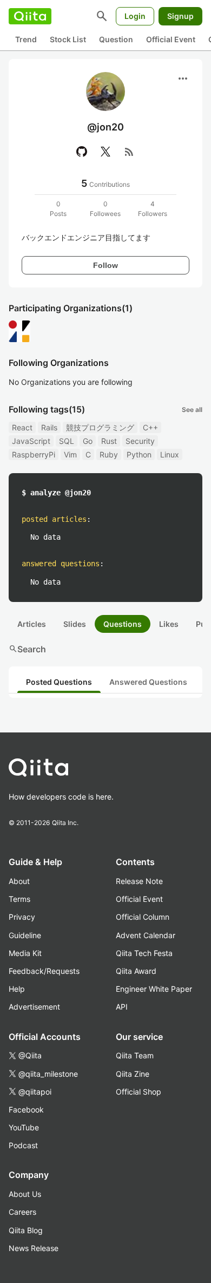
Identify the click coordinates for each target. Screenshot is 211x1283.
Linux (169, 454)
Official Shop (138, 1091)
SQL (66, 441)
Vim (70, 454)
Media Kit (25, 953)
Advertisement (34, 1006)
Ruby (109, 454)
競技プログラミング (100, 427)
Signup (180, 16)
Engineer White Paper (154, 988)
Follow (105, 265)
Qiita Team (135, 1055)
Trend (26, 39)
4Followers (152, 209)
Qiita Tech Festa (144, 953)
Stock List (68, 39)
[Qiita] (30, 16)
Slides (74, 624)
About (19, 881)
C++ (150, 427)
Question (116, 39)
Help (17, 988)
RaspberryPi (33, 454)
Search (27, 649)
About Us (25, 1194)
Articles (31, 624)
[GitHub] (82, 151)
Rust (109, 441)
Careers (22, 1211)
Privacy (22, 916)
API (122, 1006)
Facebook (26, 1109)
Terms (19, 899)
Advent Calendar (145, 935)
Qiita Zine (132, 1073)
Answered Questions (148, 681)
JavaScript (31, 441)
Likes (169, 624)
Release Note (139, 881)
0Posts (58, 209)
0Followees (105, 209)
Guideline (25, 935)
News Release (33, 1248)
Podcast (23, 1145)
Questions (122, 624)
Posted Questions (59, 681)
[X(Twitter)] (105, 151)
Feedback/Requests (44, 971)
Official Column (142, 916)
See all (192, 409)
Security (140, 441)
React (22, 427)
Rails (49, 427)
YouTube (24, 1127)
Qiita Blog (26, 1230)
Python (139, 454)
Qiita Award (136, 971)
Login (135, 16)
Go (88, 441)
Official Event (170, 39)
